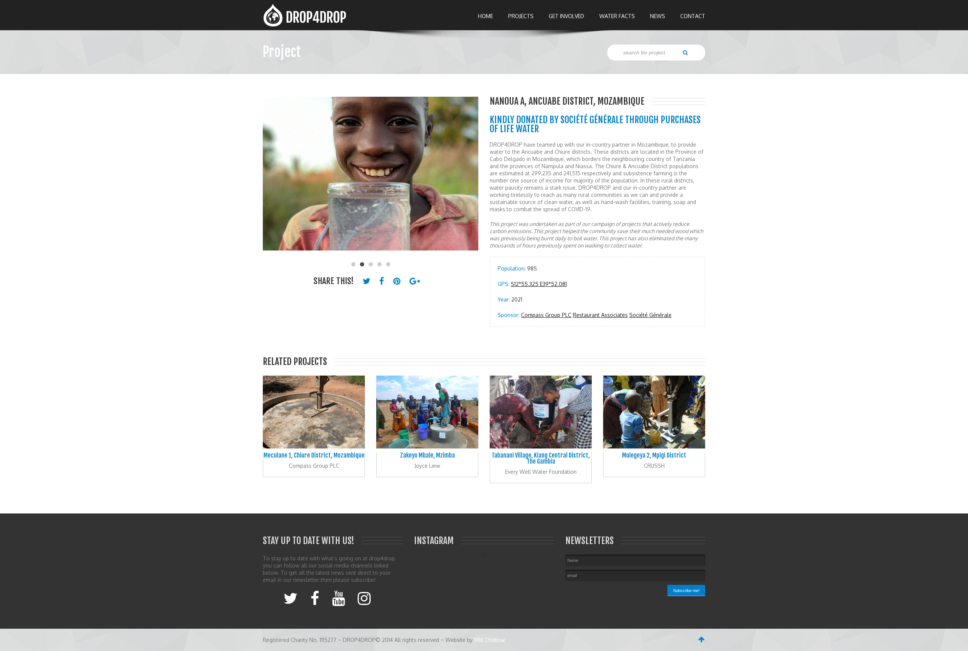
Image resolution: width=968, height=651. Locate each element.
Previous (272, 177)
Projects (521, 16)
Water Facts (617, 16)
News (657, 16)
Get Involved (566, 16)
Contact (692, 16)
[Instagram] (364, 597)
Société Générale (650, 315)
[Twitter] (291, 597)
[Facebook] (314, 597)
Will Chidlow (489, 640)
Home (485, 16)
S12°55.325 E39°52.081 (539, 284)
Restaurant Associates (600, 315)
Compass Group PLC (546, 315)
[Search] (685, 52)
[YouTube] (338, 597)
